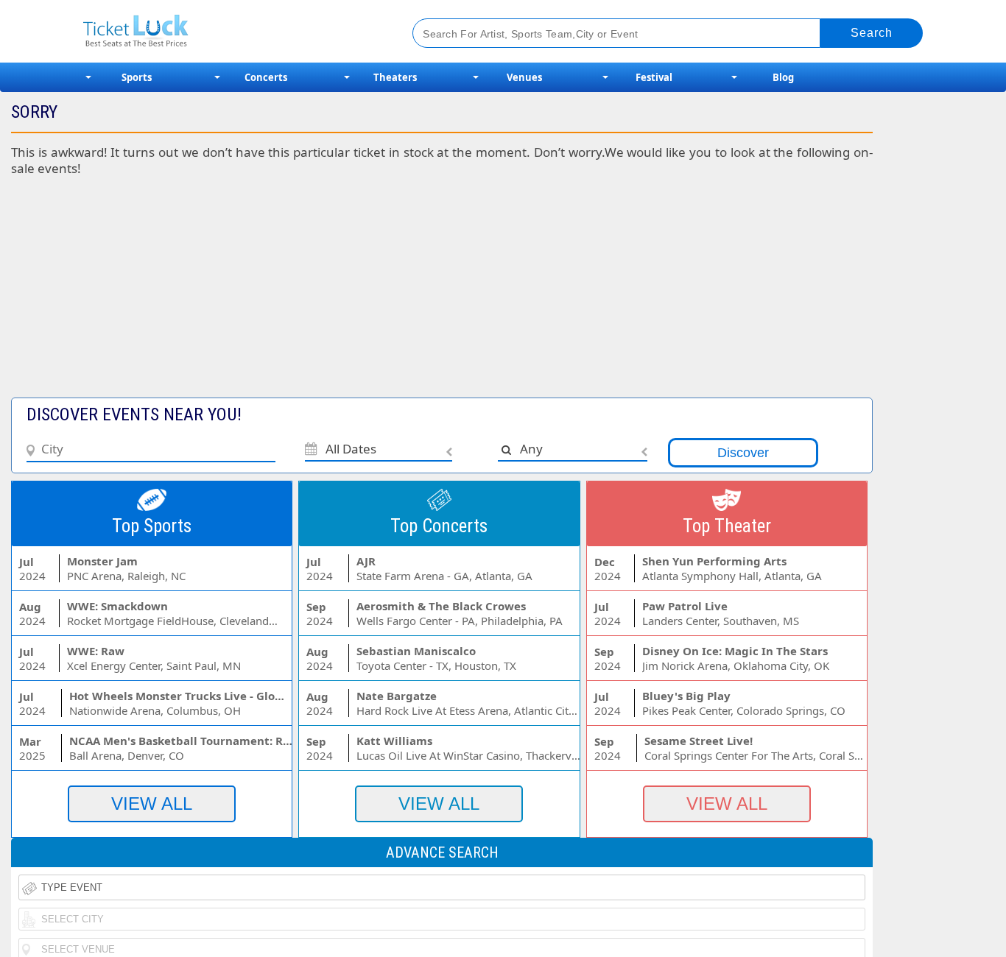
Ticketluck (230, 31)
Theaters (395, 77)
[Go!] (871, 33)
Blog (783, 77)
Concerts (266, 77)
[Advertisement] (359, 294)
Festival (654, 77)
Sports (137, 77)
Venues (524, 77)
